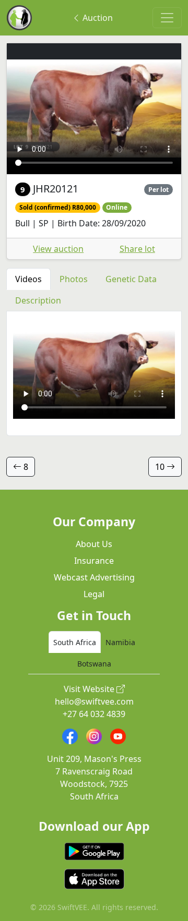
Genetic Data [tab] (131, 279)
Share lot (137, 249)
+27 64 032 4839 (94, 714)
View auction (58, 249)
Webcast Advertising (94, 577)
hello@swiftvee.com (94, 701)
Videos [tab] (28, 279)
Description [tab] (38, 300)
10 (161, 466)
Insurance (94, 560)
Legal (94, 594)
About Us (94, 544)
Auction (96, 17)
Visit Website (90, 689)
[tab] (75, 642)
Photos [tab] (74, 279)
